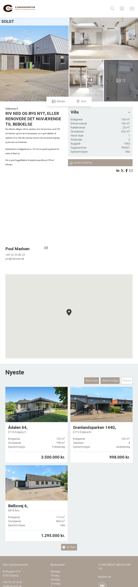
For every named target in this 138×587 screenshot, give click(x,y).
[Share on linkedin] (117, 170)
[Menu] (131, 8)
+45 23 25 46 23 (15, 254)
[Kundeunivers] (121, 8)
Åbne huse (91, 380)
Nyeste (127, 380)
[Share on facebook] (126, 170)
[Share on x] (122, 170)
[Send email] (131, 170)
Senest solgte (110, 380)
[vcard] (46, 249)
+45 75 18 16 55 (12, 582)
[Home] (36, 8)
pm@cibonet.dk (14, 258)
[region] (69, 316)
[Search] (112, 8)
